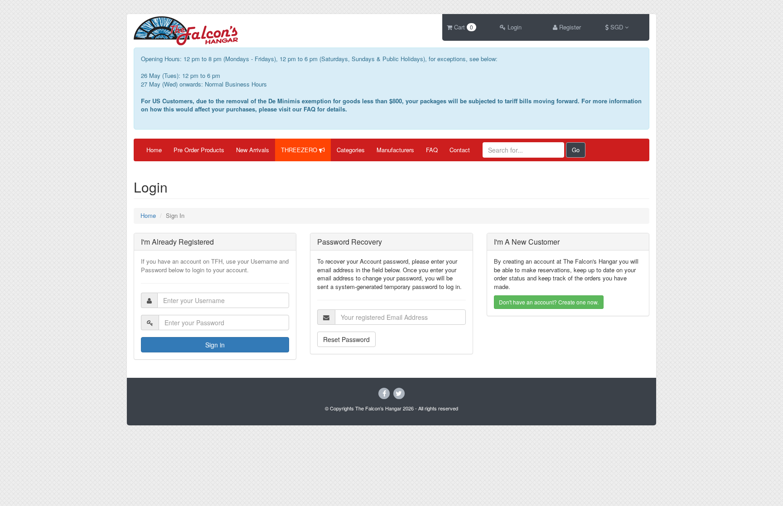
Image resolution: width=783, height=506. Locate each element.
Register (569, 27)
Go (576, 149)
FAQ (432, 149)
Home (154, 149)
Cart (462, 27)
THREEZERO (300, 149)
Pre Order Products (199, 149)
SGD (617, 27)
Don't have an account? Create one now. (549, 302)
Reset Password (346, 339)
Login (514, 27)
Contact (460, 149)
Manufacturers (395, 149)
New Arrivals (252, 149)
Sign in (215, 344)
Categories (351, 149)
